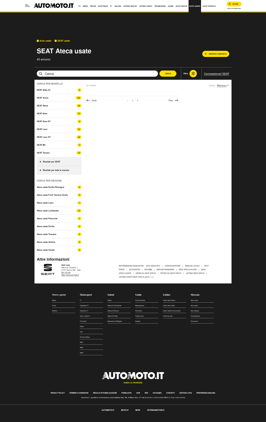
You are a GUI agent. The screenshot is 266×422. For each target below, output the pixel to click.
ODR (138, 393)
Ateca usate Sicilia (45, 226)
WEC (81, 342)
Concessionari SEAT (216, 74)
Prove (54, 306)
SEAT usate (63, 40)
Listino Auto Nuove (169, 300)
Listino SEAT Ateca (195, 273)
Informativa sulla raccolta (13, 420)
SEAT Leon (42, 129)
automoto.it (108, 410)
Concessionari (195, 316)
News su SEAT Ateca (146, 273)
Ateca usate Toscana (46, 234)
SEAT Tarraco (43, 152)
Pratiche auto (139, 316)
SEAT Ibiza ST (43, 121)
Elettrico (54, 311)
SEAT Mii (41, 144)
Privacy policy (58, 393)
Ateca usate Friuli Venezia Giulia (52, 195)
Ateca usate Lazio (45, 202)
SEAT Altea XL (44, 89)
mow (137, 410)
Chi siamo (157, 393)
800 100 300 (66, 272)
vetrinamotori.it (155, 410)
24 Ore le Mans (85, 337)
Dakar (82, 326)
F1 (81, 300)
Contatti (170, 393)
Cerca (168, 73)
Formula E (83, 321)
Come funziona (140, 300)
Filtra (185, 73)
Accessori (134, 269)
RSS (146, 393)
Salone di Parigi (112, 316)
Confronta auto (168, 316)
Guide (138, 294)
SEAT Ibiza (42, 113)
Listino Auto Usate (169, 306)
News (54, 300)
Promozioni (194, 321)
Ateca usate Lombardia (48, 210)
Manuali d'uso (192, 265)
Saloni (111, 294)
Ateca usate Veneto (46, 249)
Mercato (195, 294)
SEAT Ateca (42, 105)
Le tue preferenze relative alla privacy (48, 420)
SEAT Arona (42, 97)
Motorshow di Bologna (115, 321)
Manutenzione (139, 306)
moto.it (125, 410)
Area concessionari (234, 8)
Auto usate (45, 40)
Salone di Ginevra (113, 311)
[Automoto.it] (54, 5)
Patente (137, 321)
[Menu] (27, 5)
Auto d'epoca (195, 311)
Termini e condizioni (78, 393)
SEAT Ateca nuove (188, 269)
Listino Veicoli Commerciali (171, 311)
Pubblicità (126, 393)
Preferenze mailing (205, 393)
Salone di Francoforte (114, 306)
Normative (138, 311)
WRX (81, 353)
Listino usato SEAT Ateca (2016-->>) (136, 276)
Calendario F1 (84, 306)
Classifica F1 (84, 311)
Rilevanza (221, 85)
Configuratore (173, 265)
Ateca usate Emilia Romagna (50, 187)
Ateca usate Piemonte (47, 218)
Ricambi (148, 269)
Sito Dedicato (153, 265)
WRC (81, 348)
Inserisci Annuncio (218, 54)
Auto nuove (194, 300)
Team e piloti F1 (85, 316)
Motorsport (86, 294)
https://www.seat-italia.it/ (70, 275)
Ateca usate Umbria (46, 242)
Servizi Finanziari (166, 269)
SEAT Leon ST (44, 136)
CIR (81, 332)
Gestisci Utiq (185, 393)
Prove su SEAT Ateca (171, 273)
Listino (166, 294)
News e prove (59, 294)
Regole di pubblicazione (105, 393)
